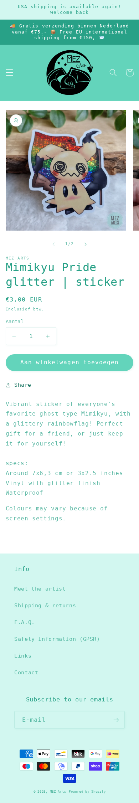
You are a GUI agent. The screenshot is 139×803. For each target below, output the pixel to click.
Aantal (15, 321)
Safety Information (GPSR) (57, 639)
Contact (26, 672)
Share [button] (22, 385)
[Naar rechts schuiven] (85, 244)
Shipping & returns (45, 605)
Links (22, 656)
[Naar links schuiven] (53, 244)
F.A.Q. (24, 622)
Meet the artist (40, 589)
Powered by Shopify (87, 791)
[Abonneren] (116, 720)
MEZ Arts (58, 791)
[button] (9, 73)
